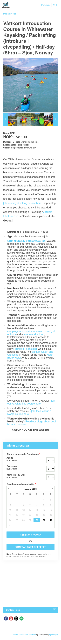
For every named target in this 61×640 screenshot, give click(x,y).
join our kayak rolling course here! (31, 402)
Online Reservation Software (24, 634)
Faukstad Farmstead (25, 349)
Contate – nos (13, 609)
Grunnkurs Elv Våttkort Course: (26, 241)
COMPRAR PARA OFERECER (30, 547)
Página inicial (9, 13)
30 (51, 520)
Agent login (53, 634)
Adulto (12, 459)
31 (10, 525)
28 (37, 520)
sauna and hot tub (34, 334)
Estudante (12, 467)
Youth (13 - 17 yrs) (16, 475)
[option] (10, 119)
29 (44, 520)
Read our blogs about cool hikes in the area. (31, 422)
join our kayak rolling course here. (22, 203)
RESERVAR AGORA (30, 534)
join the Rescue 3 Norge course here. (29, 412)
